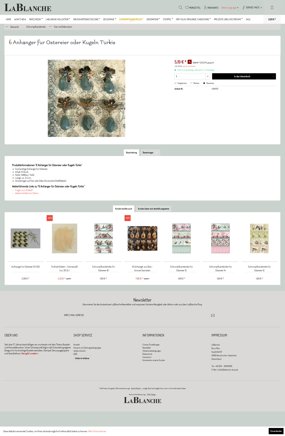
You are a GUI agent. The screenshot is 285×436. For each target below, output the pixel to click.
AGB (75, 354)
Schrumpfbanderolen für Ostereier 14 (220, 268)
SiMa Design (151, 394)
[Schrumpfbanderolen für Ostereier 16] (104, 238)
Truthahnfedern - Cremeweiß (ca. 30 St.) (64, 268)
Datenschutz (147, 354)
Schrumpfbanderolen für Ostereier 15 (181, 268)
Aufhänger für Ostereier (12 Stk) (25, 266)
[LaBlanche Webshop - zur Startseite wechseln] (27, 7)
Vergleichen (182, 83)
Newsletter (146, 347)
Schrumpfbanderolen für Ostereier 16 (103, 268)
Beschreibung (131, 152)
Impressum (146, 357)
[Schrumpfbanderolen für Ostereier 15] (181, 238)
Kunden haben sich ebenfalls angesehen (153, 208)
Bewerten (210, 83)
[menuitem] (251, 7)
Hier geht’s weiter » (29, 353)
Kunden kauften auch (123, 208)
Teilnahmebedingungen (151, 351)
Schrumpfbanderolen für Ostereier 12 (259, 268)
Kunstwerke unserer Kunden (153, 360)
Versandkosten (136, 388)
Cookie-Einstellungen (151, 344)
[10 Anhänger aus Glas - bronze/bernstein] (143, 238)
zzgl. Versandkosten (189, 66)
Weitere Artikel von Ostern (26, 193)
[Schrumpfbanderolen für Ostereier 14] (220, 238)
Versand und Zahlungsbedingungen (87, 347)
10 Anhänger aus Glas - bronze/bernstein (142, 268)
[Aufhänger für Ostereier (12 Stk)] (26, 238)
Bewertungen (150, 152)
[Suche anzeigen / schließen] (180, 7)
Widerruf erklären (82, 358)
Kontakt (76, 344)
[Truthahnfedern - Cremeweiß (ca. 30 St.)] (65, 238)
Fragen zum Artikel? (24, 190)
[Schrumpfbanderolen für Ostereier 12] (259, 238)
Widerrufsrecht (79, 351)
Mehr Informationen (97, 431)
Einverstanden (276, 431)
